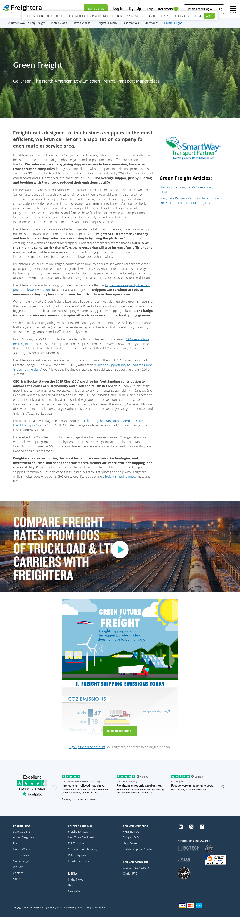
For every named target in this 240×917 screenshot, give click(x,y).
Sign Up (135, 8)
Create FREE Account (136, 867)
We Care (18, 867)
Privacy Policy (98, 907)
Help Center (130, 843)
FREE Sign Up (131, 831)
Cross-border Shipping (82, 849)
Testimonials (130, 23)
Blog (71, 885)
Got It (209, 15)
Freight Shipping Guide (137, 849)
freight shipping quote (120, 476)
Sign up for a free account (87, 747)
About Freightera (23, 837)
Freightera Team (106, 23)
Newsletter (75, 891)
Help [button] (149, 9)
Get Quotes (96, 9)
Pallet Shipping (77, 855)
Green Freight (173, 23)
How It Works (81, 23)
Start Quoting (21, 831)
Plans (16, 843)
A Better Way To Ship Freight (26, 23)
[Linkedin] (181, 828)
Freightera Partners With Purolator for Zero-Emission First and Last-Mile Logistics (190, 200)
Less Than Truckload (81, 837)
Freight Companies (80, 861)
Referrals (165, 9)
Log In (118, 8)
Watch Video (59, 23)
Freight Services (78, 831)
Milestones (151, 23)
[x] (191, 828)
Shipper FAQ (131, 837)
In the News (75, 879)
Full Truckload (77, 843)
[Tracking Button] (220, 9)
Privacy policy (192, 15)
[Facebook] (202, 828)
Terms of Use (83, 907)
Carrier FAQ (130, 873)
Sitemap (18, 879)
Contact (18, 873)
